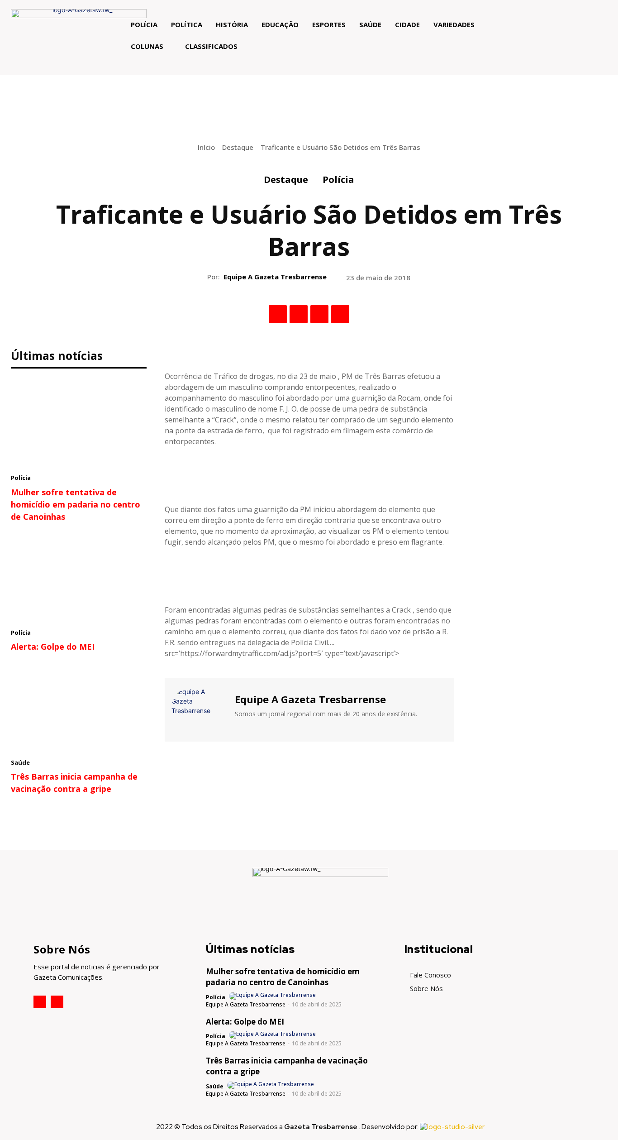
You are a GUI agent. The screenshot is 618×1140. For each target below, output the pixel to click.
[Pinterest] (319, 314)
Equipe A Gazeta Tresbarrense (275, 276)
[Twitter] (299, 314)
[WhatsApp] (340, 314)
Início (206, 147)
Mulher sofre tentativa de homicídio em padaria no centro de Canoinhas (75, 504)
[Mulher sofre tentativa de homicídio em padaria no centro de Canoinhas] (79, 423)
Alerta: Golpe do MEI (53, 646)
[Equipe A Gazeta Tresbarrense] (198, 708)
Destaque (237, 147)
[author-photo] (273, 996)
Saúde (20, 762)
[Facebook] (278, 314)
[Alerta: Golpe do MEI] (79, 577)
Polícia (338, 179)
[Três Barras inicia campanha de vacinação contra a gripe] (79, 707)
